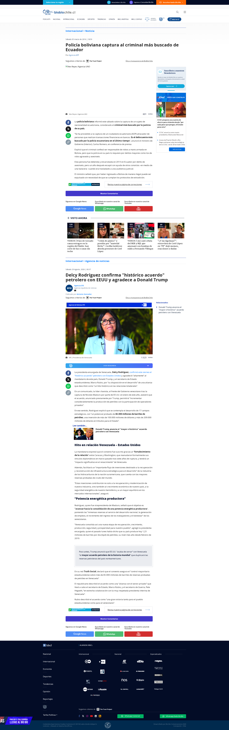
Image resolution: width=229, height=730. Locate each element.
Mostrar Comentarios (109, 193)
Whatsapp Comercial (132, 716)
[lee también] (84, 434)
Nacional (56, 19)
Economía (81, 19)
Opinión (112, 19)
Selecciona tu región (55, 2)
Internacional (68, 19)
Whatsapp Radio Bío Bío (174, 716)
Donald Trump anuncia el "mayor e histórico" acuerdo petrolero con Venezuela (121, 430)
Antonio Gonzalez (84, 294)
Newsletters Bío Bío (119, 2)
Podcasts (46, 19)
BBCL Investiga (123, 19)
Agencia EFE (79, 285)
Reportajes (48, 699)
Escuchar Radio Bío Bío (172, 2)
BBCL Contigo (136, 19)
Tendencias (101, 19)
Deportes (91, 19)
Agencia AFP (74, 55)
